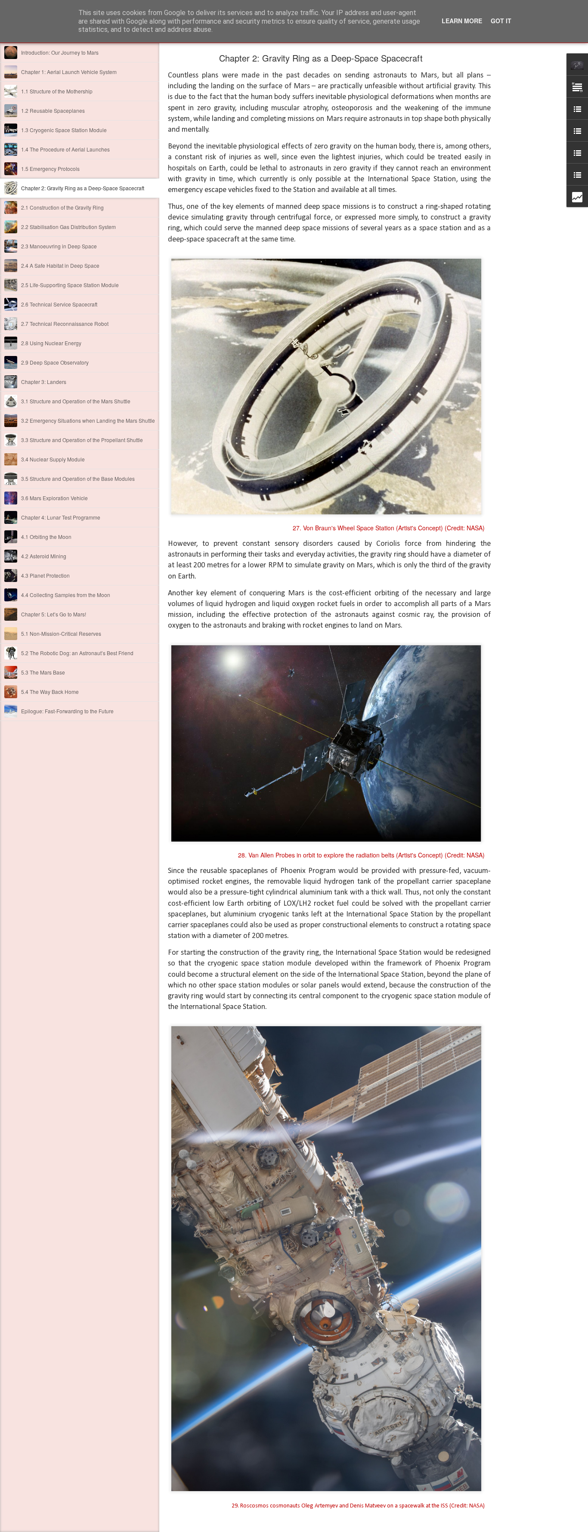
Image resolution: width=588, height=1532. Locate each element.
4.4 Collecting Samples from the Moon (65, 594)
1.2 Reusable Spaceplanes (53, 110)
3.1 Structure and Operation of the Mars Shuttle (75, 401)
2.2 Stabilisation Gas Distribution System (68, 226)
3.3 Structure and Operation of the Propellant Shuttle (82, 439)
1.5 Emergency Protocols (50, 168)
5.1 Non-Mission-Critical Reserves (61, 633)
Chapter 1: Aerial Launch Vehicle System (69, 71)
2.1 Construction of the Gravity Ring (62, 207)
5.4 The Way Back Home (50, 691)
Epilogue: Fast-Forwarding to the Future (67, 711)
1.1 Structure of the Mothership (57, 91)
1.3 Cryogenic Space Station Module (64, 129)
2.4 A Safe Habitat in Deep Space (60, 265)
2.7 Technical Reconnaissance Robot (64, 323)
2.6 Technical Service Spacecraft (59, 304)
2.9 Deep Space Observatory (55, 362)
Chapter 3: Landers (43, 381)
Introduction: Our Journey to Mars (60, 52)
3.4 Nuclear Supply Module (53, 459)
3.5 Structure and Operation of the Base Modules (78, 478)
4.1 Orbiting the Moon (46, 536)
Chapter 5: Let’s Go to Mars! (53, 614)
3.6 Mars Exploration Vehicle (54, 497)
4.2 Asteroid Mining (43, 556)
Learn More (462, 20)
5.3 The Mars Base (43, 672)
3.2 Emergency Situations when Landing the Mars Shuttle (88, 420)
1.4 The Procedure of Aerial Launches (65, 149)
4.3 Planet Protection (45, 575)
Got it (501, 20)
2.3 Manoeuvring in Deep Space (59, 246)
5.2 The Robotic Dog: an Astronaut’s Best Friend (77, 652)
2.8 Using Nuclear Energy (51, 343)
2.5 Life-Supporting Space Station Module (70, 284)
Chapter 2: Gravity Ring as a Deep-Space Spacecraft (82, 188)
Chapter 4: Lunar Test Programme (60, 517)
